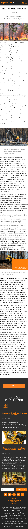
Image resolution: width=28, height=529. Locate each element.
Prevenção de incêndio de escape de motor (14, 414)
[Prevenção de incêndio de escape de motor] (14, 437)
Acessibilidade (14, 501)
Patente (14, 503)
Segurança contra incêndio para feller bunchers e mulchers (15, 449)
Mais (14, 386)
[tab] (5, 406)
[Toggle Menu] (26, 2)
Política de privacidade (14, 500)
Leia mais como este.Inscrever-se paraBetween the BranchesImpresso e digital (21, 268)
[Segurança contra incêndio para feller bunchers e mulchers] (14, 478)
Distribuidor (21, 490)
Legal (14, 498)
